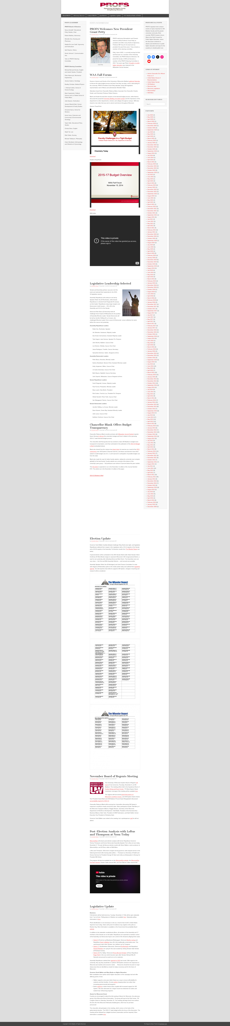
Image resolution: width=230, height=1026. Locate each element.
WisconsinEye (94, 841)
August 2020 (151, 242)
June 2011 (150, 468)
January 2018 (151, 302)
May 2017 (150, 319)
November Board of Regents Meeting (114, 776)
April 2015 (150, 370)
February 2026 (151, 123)
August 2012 (151, 438)
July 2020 (150, 244)
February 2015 (151, 374)
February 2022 (151, 206)
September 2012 (152, 436)
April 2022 (150, 202)
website (92, 929)
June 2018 (150, 293)
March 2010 (150, 500)
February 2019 (151, 281)
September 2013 (152, 411)
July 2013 (150, 415)
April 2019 (150, 276)
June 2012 (150, 442)
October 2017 (151, 308)
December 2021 (152, 208)
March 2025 (150, 138)
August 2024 (151, 153)
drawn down (115, 449)
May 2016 (150, 342)
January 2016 (151, 351)
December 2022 (152, 189)
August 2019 (151, 268)
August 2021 (151, 217)
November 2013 (152, 406)
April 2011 (150, 472)
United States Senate (153, 82)
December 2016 (152, 330)
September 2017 (152, 310)
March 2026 (150, 121)
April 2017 (150, 321)
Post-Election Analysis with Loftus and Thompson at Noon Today (112, 833)
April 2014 (150, 396)
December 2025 (152, 125)
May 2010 (150, 496)
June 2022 (150, 198)
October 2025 (151, 127)
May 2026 (150, 117)
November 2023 (152, 168)
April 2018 (150, 296)
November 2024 (152, 147)
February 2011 (151, 476)
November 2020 (152, 236)
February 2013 (151, 425)
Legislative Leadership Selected (110, 283)
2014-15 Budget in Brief (96, 475)
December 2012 (152, 430)
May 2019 (150, 274)
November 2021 (152, 210)
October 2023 (151, 170)
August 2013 (151, 413)
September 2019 (152, 266)
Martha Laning (131, 940)
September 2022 (152, 193)
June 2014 (150, 391)
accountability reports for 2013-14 (99, 801)
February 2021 (151, 230)
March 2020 (150, 253)
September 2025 (152, 130)
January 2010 (151, 504)
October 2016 (151, 334)
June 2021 (150, 221)
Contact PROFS (92, 15)
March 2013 (150, 423)
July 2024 (150, 155)
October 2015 (151, 357)
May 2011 (150, 470)
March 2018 (150, 298)
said (131, 818)
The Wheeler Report (131, 549)
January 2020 (151, 257)
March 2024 (150, 162)
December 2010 (152, 481)
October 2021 (151, 213)
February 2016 (151, 349)
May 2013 (150, 419)
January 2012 (151, 453)
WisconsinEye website (122, 860)
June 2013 (150, 417)
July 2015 (150, 364)
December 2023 (152, 166)
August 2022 (151, 196)
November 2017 (152, 306)
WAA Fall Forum (101, 74)
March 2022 (150, 204)
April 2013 (150, 421)
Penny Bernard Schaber (119, 953)
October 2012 (151, 434)
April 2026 (150, 119)
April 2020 (150, 251)
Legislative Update (115, 15)
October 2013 (151, 408)
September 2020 (152, 240)
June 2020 (150, 247)
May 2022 (150, 200)
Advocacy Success (79, 15)
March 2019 (150, 279)
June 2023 (150, 176)
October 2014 (151, 383)
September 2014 (152, 385)
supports (99, 986)
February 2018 (151, 300)
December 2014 (152, 379)
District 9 (95, 940)
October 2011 (151, 459)
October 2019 (151, 264)
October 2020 (151, 238)
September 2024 (152, 151)
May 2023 (150, 179)
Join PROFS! (103, 15)
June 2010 (150, 493)
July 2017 (150, 315)
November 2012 (152, 432)
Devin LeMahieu (104, 942)
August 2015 (151, 362)
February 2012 (151, 451)
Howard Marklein (98, 948)
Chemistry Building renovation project (114, 98)
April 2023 (150, 181)
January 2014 (151, 402)
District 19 (96, 953)
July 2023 (150, 174)
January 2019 (151, 283)
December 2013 (152, 404)
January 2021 (151, 232)
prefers (116, 982)
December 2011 (152, 455)
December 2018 (152, 285)
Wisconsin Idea (151, 86)
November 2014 (152, 381)
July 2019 (150, 270)
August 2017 (151, 313)
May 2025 (150, 134)
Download (93, 156)
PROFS (73, 1024)
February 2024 (151, 164)
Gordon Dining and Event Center (114, 789)
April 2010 (150, 498)
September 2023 (152, 172)
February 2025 (151, 140)
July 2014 (150, 389)
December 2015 (152, 353)
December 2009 (152, 506)
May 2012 (150, 445)
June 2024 (150, 157)
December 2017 (152, 304)
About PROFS (66, 15)
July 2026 (150, 115)
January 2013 (151, 428)
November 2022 (152, 191)
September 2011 (152, 462)
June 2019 (150, 272)
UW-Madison (151, 84)
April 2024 (150, 159)
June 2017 (150, 317)
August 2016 (151, 338)
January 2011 (151, 479)
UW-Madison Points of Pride (132, 15)
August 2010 (151, 489)
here (136, 791)
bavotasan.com (163, 1024)
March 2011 (150, 474)
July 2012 (150, 440)
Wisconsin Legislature (153, 88)
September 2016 (152, 336)
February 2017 (151, 325)
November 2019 (152, 262)
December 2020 (152, 234)
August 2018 (151, 291)
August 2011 (151, 464)
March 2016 (150, 347)
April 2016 (150, 344)
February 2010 (151, 502)
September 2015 (152, 359)
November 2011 (152, 457)
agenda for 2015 (115, 960)
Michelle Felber (94, 34)
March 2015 (150, 372)
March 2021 (150, 227)
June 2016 (150, 340)
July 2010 (150, 491)
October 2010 (151, 485)
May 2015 (150, 368)
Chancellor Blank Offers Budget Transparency (111, 426)
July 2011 (150, 466)
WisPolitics (150, 92)
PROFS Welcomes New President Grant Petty (111, 30)
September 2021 (152, 215)
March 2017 (150, 323)
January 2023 (151, 187)
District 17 (96, 946)
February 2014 (151, 400)
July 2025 (150, 132)
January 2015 (151, 376)
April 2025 (150, 136)
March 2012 (150, 449)
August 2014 (151, 387)
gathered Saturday (134, 81)
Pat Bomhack (124, 946)
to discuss (101, 436)
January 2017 (151, 327)
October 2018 (151, 289)
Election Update (100, 538)
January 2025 (151, 142)
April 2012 (150, 447)
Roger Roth (96, 955)
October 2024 (151, 149)
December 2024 (152, 144)
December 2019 (152, 259)
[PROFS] (115, 5)
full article (95, 467)
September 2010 (152, 487)
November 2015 (152, 355)
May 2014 (150, 393)
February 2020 (151, 255)
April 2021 (150, 225)
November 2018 (152, 287)
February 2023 (151, 185)
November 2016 (152, 332)
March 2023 (150, 183)
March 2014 (150, 398)
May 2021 (150, 223)
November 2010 (152, 483)
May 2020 (150, 249)
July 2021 (150, 219)
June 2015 (150, 366)
